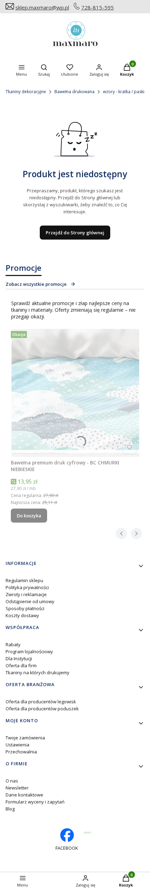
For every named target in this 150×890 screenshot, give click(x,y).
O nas (12, 781)
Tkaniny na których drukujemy (37, 672)
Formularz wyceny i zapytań (35, 802)
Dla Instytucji (19, 658)
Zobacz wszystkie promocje (36, 284)
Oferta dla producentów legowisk (41, 701)
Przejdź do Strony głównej (75, 232)
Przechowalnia (21, 751)
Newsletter (17, 788)
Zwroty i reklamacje (26, 594)
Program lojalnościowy (29, 651)
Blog (10, 809)
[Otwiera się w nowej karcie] (88, 832)
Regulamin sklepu (24, 580)
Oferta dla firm (21, 665)
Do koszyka (29, 515)
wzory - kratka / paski (123, 92)
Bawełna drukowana (74, 92)
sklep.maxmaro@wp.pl (42, 7)
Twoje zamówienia (25, 737)
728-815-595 (97, 7)
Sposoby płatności (25, 608)
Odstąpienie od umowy (30, 601)
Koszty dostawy (22, 615)
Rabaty (13, 644)
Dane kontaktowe (24, 795)
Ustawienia (17, 744)
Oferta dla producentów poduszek (42, 708)
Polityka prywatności (27, 587)
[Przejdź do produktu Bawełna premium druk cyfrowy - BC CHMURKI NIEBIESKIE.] (75, 392)
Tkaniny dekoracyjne (26, 92)
